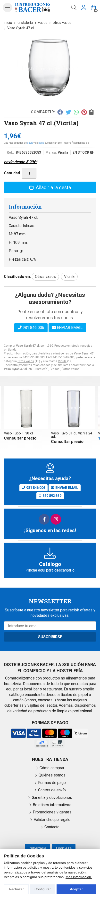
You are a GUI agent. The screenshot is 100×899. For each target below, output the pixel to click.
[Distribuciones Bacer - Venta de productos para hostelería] (32, 7)
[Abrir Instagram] (56, 519)
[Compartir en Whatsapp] (76, 112)
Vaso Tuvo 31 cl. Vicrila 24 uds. (71, 435)
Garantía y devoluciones (52, 797)
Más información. (79, 877)
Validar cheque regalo (52, 819)
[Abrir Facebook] (44, 519)
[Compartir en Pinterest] (84, 112)
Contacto (51, 827)
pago (41, 142)
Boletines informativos (52, 804)
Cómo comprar (52, 768)
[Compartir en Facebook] (60, 112)
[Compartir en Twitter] (68, 112)
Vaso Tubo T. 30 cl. (18, 433)
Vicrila (62, 361)
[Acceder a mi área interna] (83, 7)
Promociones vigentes (52, 812)
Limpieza (64, 848)
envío (30, 142)
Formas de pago (52, 782)
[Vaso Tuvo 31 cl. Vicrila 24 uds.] (73, 408)
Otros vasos (25, 361)
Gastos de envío (52, 790)
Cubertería (37, 848)
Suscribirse (50, 637)
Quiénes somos (52, 775)
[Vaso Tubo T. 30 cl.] (26, 408)
